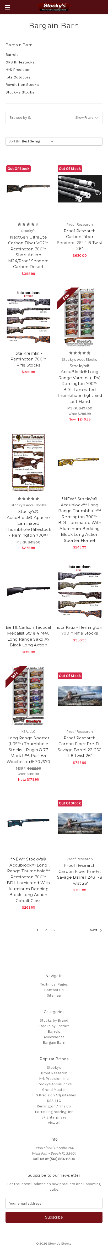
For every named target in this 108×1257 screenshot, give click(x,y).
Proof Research (54, 1073)
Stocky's (54, 1067)
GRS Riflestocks (20, 62)
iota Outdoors (18, 77)
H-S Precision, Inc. (54, 1078)
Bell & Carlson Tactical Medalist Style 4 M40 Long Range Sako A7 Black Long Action (28, 636)
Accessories (54, 1037)
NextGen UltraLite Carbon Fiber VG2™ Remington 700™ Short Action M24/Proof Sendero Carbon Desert (28, 252)
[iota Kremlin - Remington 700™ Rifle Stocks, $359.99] (28, 317)
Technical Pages (54, 984)
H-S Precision (18, 69)
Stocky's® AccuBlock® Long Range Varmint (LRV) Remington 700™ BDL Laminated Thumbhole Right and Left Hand (79, 383)
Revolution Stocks (22, 84)
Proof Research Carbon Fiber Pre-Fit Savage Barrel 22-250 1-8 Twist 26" (79, 746)
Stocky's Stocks (20, 92)
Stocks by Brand (54, 1020)
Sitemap (54, 995)
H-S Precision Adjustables (54, 1095)
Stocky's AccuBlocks (54, 1084)
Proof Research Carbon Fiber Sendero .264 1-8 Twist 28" (79, 239)
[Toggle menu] (7, 7)
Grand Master (54, 1089)
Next (94, 930)
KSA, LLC (54, 1100)
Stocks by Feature (54, 1026)
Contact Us (54, 990)
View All (54, 1123)
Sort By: (14, 141)
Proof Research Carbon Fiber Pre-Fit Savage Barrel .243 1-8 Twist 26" (79, 874)
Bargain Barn (54, 1042)
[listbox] (38, 141)
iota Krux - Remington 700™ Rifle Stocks (79, 630)
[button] (54, 117)
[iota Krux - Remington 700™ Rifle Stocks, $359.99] (80, 591)
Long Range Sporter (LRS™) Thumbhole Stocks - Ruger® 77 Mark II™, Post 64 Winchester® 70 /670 (28, 749)
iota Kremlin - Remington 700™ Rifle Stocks (28, 359)
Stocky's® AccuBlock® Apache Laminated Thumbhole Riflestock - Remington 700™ (28, 523)
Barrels (12, 54)
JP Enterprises (54, 1117)
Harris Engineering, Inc (54, 1112)
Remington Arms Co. (54, 1106)
